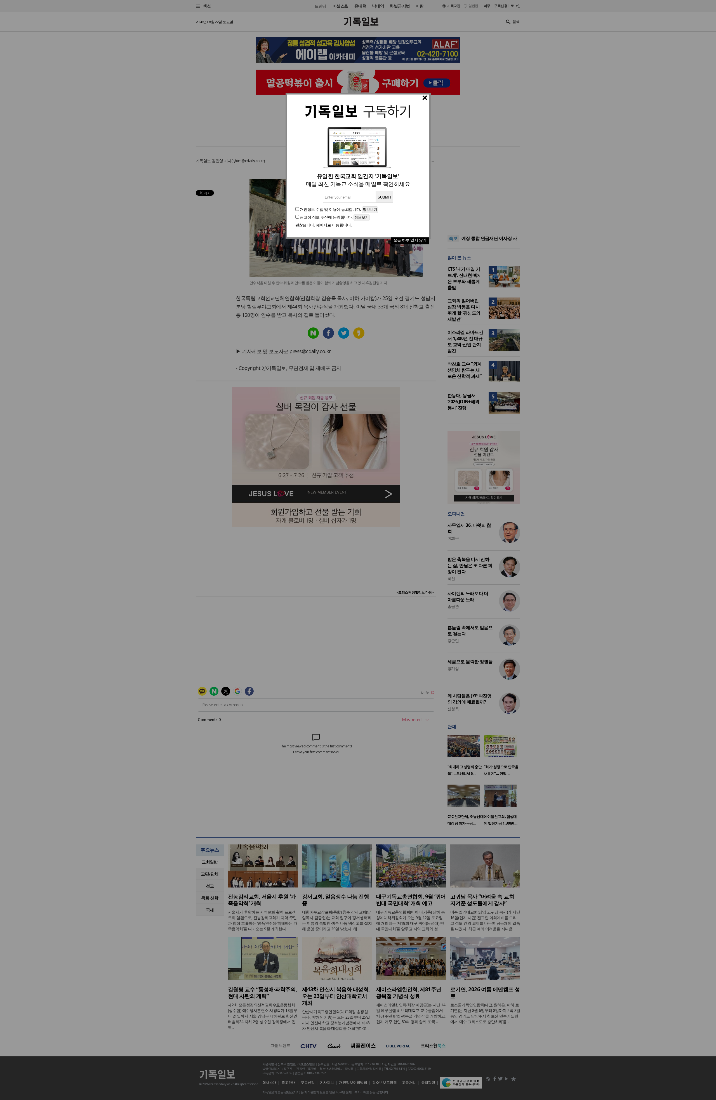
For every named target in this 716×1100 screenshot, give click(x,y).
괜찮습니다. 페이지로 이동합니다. (323, 225)
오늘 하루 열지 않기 (410, 240)
